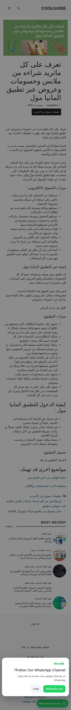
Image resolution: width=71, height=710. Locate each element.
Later (36, 688)
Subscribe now (54, 688)
